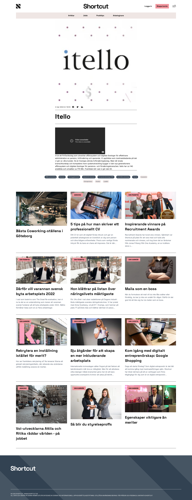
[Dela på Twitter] (77, 107)
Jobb (85, 15)
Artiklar (71, 15)
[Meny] (173, 6)
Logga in (148, 6)
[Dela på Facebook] (73, 107)
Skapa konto (162, 6)
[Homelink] (42, 6)
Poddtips (100, 15)
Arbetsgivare (118, 15)
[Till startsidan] (23, 468)
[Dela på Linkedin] (82, 107)
